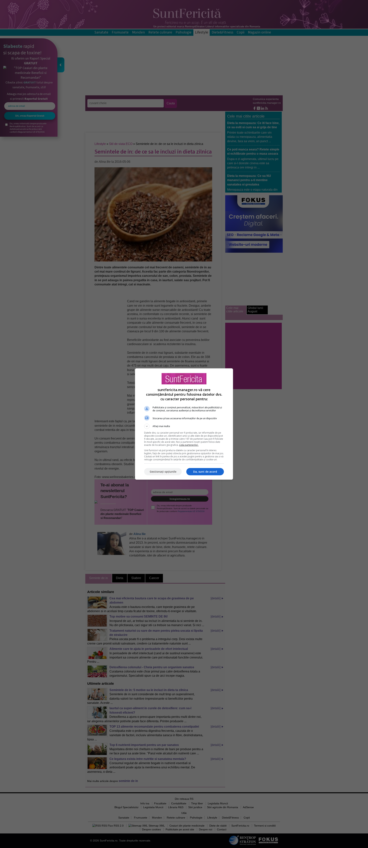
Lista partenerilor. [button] (189, 445)
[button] (184, 426)
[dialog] (184, 424)
